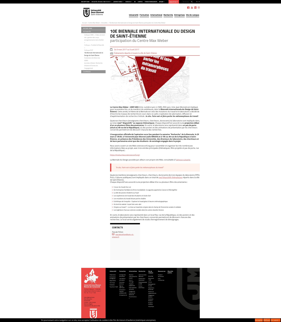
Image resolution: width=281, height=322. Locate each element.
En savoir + (275, 320)
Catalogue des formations (122, 275)
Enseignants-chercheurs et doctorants (132, 293)
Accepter (259, 320)
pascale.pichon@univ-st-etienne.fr (123, 235)
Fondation (112, 285)
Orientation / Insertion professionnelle (122, 291)
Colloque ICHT (88, 50)
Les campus (112, 283)
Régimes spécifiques (121, 286)
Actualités (150, 276)
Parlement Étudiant (150, 300)
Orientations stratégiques (113, 277)
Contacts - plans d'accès (90, 302)
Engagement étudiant (151, 296)
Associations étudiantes (151, 288)
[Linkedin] (195, 7)
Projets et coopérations (132, 284)
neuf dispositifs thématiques (170, 177)
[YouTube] (192, 7)
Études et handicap (150, 303)
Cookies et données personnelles (92, 306)
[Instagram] (199, 7)
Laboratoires (117, 2)
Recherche (168, 14)
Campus (140, 2)
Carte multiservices (161, 279)
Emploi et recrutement (161, 275)
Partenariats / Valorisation (142, 279)
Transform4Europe (151, 2)
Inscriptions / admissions (122, 279)
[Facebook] (188, 7)
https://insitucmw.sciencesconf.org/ (125, 155)
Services (128, 2)
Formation (144, 14)
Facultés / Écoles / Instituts (101, 2)
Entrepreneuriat (123, 295)
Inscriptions (85, 2)
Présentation (113, 275)
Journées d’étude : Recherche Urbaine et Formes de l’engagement (93, 65)
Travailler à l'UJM (114, 287)
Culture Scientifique (141, 286)
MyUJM (161, 2)
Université (133, 14)
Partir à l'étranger (131, 281)
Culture (150, 282)
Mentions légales (88, 304)
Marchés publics (88, 299)
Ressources (161, 271)
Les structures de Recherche (142, 275)
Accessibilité (87, 301)
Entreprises (179, 14)
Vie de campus (192, 14)
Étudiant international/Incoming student (134, 276)
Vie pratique (151, 306)
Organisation (113, 280)
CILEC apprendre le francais (132, 288)
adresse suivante (183, 160)
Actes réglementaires (89, 297)
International (156, 14)
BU (135, 2)
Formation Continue (121, 283)
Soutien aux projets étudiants (152, 292)
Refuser (267, 320)
